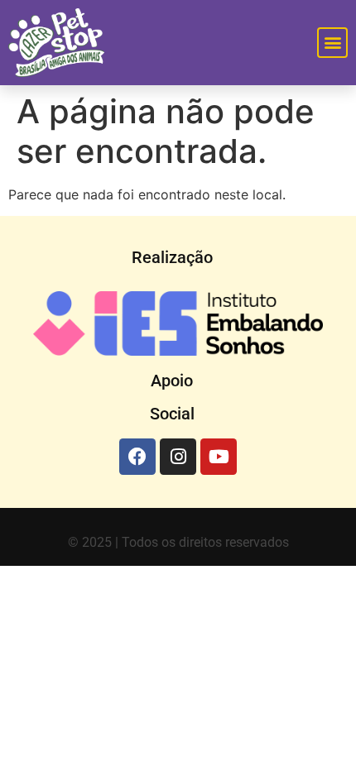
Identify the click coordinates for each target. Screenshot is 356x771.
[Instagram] (178, 456)
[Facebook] (137, 456)
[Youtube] (218, 456)
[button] (332, 42)
